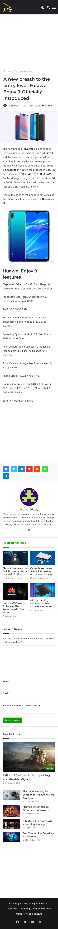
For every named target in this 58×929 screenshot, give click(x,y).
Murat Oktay (13, 106)
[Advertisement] (29, 40)
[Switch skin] (42, 8)
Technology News (23, 71)
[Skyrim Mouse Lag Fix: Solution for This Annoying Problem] (11, 795)
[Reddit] (37, 469)
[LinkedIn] (21, 469)
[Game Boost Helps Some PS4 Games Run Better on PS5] (42, 558)
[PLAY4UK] (10, 7)
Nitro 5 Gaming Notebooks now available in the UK (41, 603)
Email (6, 693)
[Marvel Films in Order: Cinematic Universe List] (11, 811)
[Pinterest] (29, 469)
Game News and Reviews (29, 913)
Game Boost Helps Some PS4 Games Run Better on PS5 (41, 571)
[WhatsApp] (45, 469)
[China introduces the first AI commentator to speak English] (15, 558)
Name (6, 681)
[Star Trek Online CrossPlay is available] (11, 837)
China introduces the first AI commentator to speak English (15, 571)
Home (8, 71)
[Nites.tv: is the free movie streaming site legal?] (11, 824)
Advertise (12, 908)
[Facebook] (6, 469)
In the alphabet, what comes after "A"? (23, 705)
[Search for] (48, 8)
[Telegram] (6, 476)
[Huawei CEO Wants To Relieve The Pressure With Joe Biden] (15, 591)
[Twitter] (14, 469)
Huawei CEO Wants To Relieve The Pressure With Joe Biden (14, 608)
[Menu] (54, 8)
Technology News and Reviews (35, 908)
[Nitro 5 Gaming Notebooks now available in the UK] (42, 590)
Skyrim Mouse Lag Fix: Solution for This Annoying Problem (38, 795)
